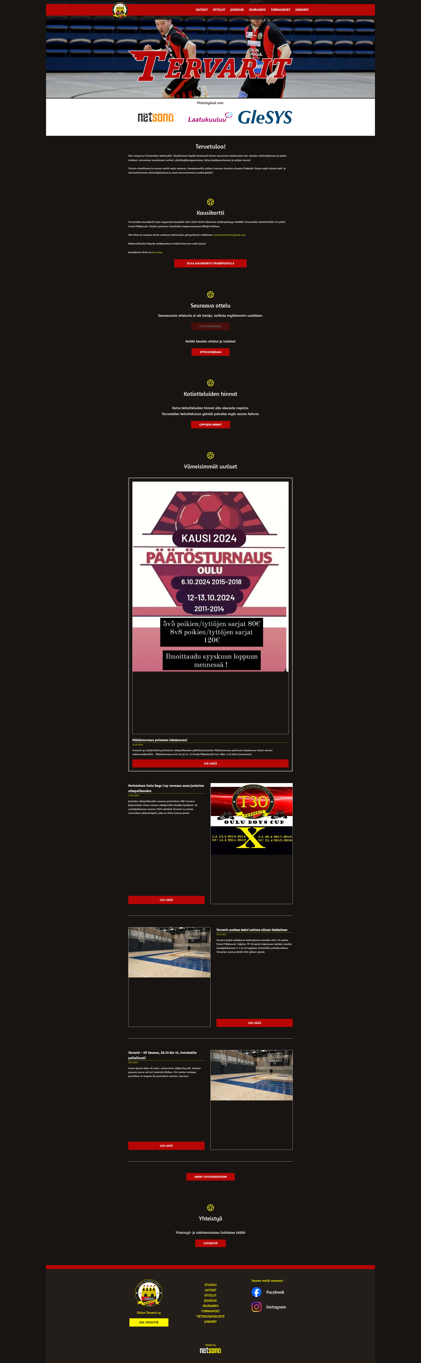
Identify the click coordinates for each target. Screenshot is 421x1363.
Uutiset (202, 10)
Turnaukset (280, 10)
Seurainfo (257, 10)
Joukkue (237, 10)
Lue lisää (210, 763)
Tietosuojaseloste (211, 1316)
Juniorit (302, 10)
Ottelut (219, 10)
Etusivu (211, 1285)
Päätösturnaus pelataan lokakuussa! (159, 740)
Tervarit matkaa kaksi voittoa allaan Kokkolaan (251, 930)
